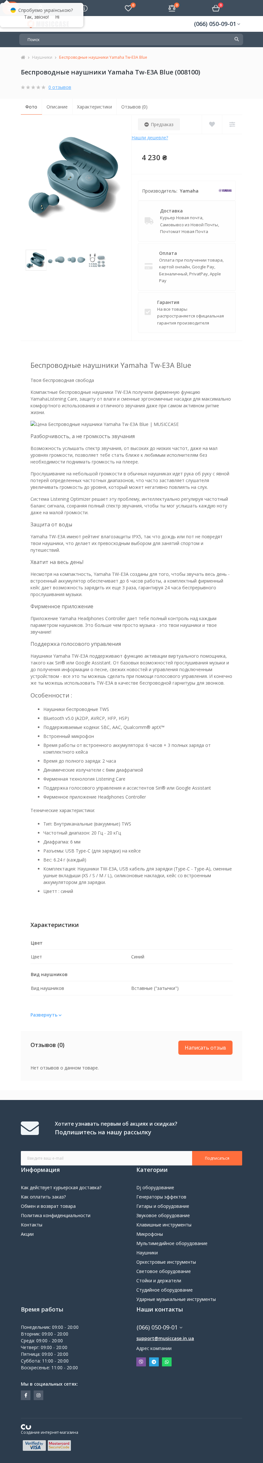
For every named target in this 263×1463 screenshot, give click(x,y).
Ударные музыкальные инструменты (176, 1299)
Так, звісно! (36, 17)
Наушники (42, 57)
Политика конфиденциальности (55, 1215)
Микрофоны (149, 1234)
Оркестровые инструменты (166, 1262)
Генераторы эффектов (161, 1197)
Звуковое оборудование (163, 1215)
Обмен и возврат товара (48, 1206)
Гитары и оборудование (162, 1206)
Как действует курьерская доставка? (61, 1187)
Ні (57, 17)
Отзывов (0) (134, 107)
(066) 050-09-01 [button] (157, 1327)
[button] (217, 24)
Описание (57, 107)
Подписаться (217, 1158)
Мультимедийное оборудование (172, 1243)
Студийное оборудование (164, 1290)
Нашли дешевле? (150, 137)
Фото (31, 107)
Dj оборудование (155, 1187)
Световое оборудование (163, 1271)
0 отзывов (59, 87)
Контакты (31, 1225)
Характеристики (94, 107)
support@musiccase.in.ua (165, 1338)
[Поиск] (236, 39)
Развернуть (44, 1015)
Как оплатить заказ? (43, 1197)
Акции (27, 1234)
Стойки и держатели (158, 1280)
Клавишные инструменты (163, 1225)
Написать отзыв (205, 1047)
